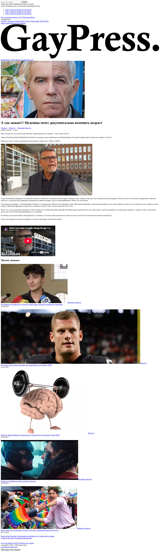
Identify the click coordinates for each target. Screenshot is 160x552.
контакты (10, 538)
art (31, 60)
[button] (80, 19)
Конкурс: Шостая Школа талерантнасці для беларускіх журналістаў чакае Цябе (30, 435)
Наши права (5, 23)
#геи (2, 543)
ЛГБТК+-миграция (8, 21)
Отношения (21, 23)
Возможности (6, 60)
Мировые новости (74, 302)
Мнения (13, 23)
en (33, 60)
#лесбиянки (9, 543)
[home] (80, 58)
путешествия (42, 536)
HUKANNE (44, 21)
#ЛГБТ (16, 543)
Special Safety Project (22, 21)
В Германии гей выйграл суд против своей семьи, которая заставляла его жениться (32, 304)
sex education (25, 60)
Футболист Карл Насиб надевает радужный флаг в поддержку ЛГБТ (26, 365)
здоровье (51, 536)
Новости (143, 363)
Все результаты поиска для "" (18, 17)
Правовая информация (23, 538)
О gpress (4, 538)
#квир (31, 543)
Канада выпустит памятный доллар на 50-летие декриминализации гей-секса (30, 530)
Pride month (35, 21)
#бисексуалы (24, 543)
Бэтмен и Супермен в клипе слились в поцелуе (18, 481)
